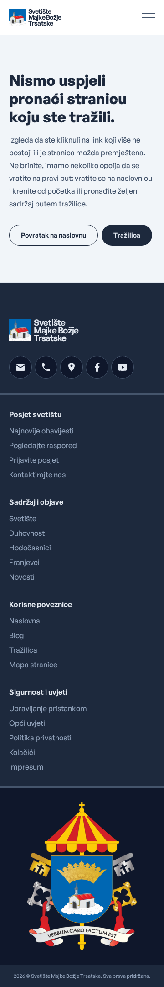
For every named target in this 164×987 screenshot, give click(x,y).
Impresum (26, 766)
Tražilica (23, 649)
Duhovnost (27, 533)
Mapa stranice (33, 664)
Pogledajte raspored (43, 445)
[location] (71, 367)
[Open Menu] (148, 17)
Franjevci (24, 562)
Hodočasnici (30, 547)
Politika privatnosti (40, 737)
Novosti (22, 576)
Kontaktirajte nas (37, 474)
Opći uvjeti (27, 723)
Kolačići (22, 752)
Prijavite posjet (34, 459)
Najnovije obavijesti (41, 430)
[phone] (46, 367)
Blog (16, 635)
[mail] (20, 367)
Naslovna (24, 620)
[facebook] (97, 367)
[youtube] (122, 367)
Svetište (22, 518)
